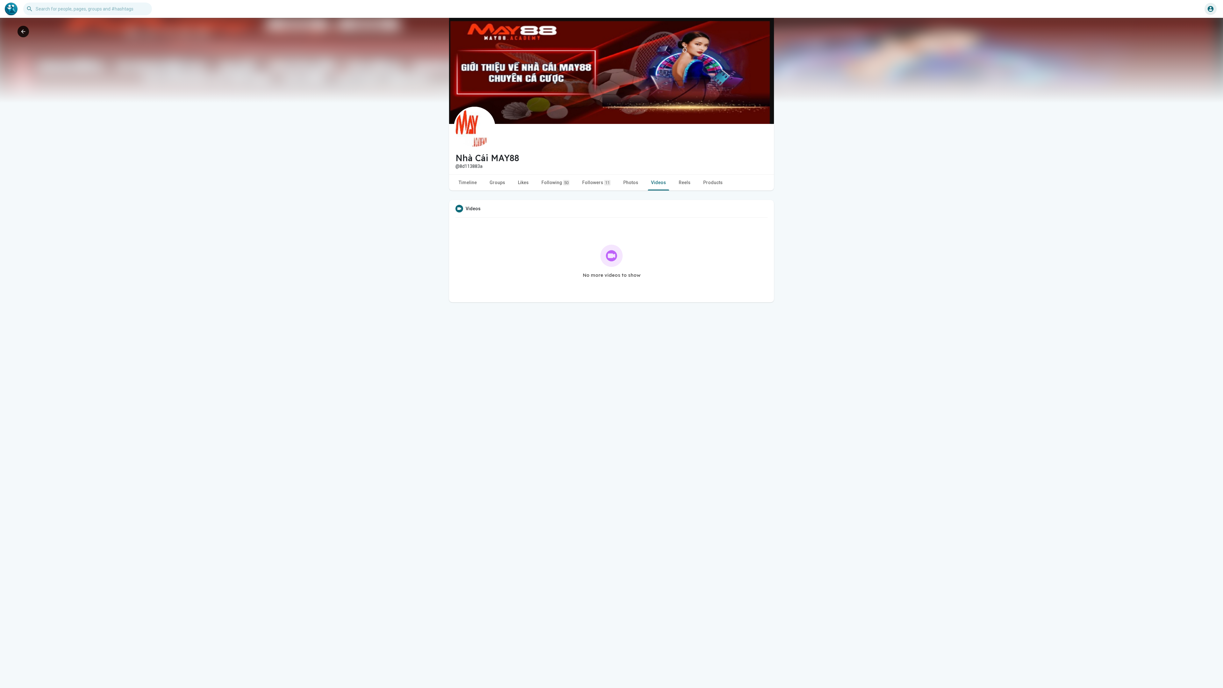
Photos (630, 182)
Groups (497, 182)
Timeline (468, 182)
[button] (1211, 9)
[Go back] (23, 31)
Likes (523, 182)
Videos (658, 182)
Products (713, 182)
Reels (684, 182)
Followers (596, 182)
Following (555, 182)
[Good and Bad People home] (11, 9)
